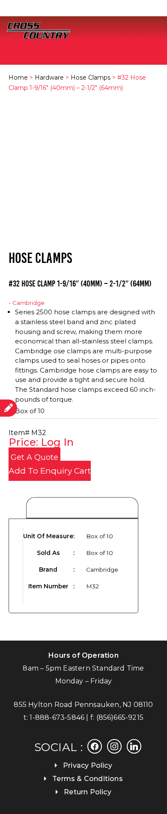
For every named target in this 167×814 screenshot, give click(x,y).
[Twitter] (114, 745)
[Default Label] (134, 745)
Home (18, 77)
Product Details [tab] (82, 508)
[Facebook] (94, 745)
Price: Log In (41, 442)
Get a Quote (34, 457)
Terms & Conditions (87, 779)
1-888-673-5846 (57, 717)
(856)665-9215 (120, 717)
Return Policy (87, 792)
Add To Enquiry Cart (50, 471)
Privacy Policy (87, 765)
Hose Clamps (90, 77)
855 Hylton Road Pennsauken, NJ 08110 (83, 705)
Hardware (49, 77)
